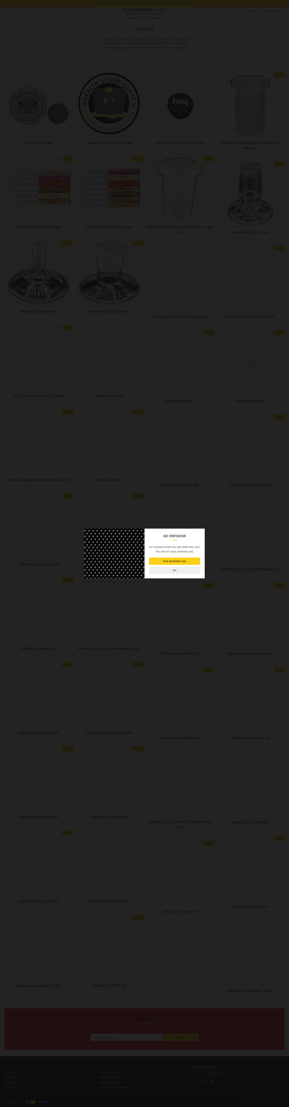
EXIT (174, 570)
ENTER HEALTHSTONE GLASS (174, 561)
